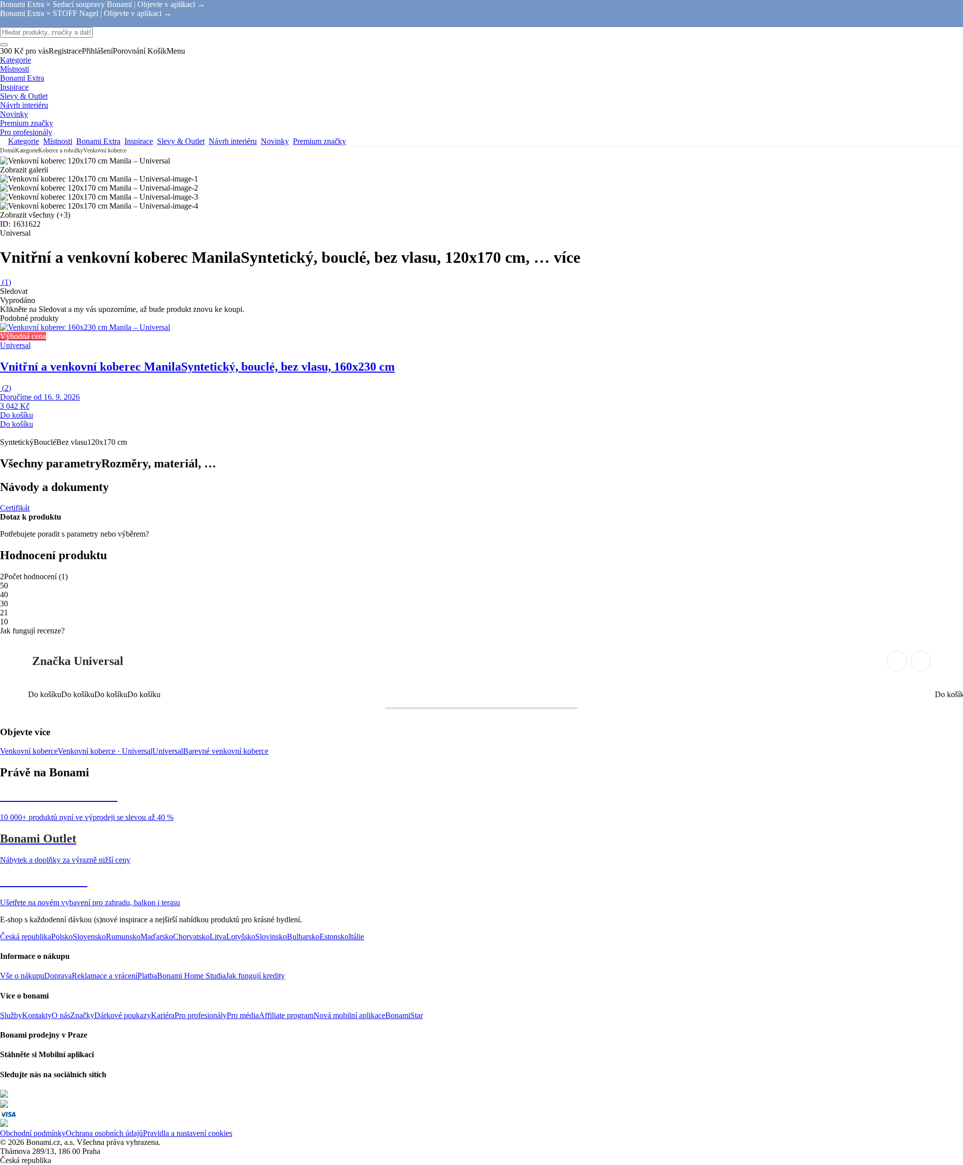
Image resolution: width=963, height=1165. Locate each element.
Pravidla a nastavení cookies (187, 1133)
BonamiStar (404, 1015)
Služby (11, 1015)
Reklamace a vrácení (104, 975)
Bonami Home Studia (191, 975)
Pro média (243, 1015)
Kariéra (163, 1015)
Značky (82, 1015)
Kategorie (26, 150)
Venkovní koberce (104, 150)
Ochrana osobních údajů (104, 1133)
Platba (147, 975)
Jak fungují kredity (255, 975)
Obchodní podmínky (33, 1133)
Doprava (58, 975)
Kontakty (37, 1015)
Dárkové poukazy (122, 1015)
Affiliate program (286, 1015)
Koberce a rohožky (60, 150)
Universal (167, 751)
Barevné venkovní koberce (225, 751)
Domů (7, 150)
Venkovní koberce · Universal (105, 751)
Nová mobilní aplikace (349, 1015)
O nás (61, 1015)
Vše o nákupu (22, 975)
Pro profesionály (201, 1015)
